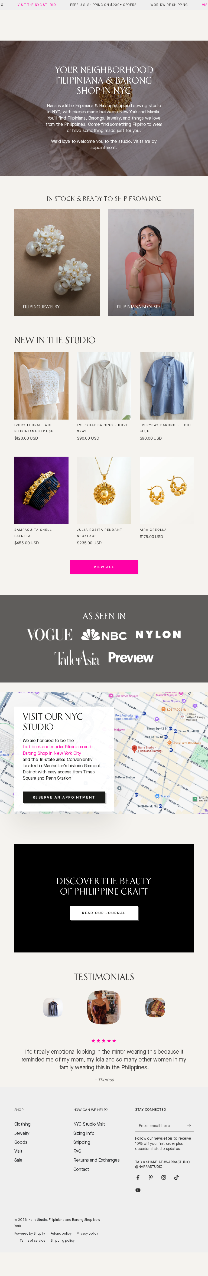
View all (104, 567)
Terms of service (33, 1256)
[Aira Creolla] (167, 490)
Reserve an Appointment (64, 797)
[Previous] (20, 1007)
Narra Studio (37, 1235)
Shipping (81, 1158)
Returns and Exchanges (96, 1176)
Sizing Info (84, 1149)
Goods (20, 1158)
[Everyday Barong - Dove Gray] (104, 386)
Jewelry (22, 1149)
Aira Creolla (153, 530)
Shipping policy (62, 1256)
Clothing (22, 1140)
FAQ (77, 1167)
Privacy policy (87, 1249)
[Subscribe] (190, 1141)
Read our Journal (104, 913)
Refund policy (61, 1249)
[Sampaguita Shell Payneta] (41, 490)
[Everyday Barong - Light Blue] (167, 386)
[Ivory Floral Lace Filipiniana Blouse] (41, 386)
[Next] (188, 1007)
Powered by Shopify (29, 1249)
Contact (81, 1185)
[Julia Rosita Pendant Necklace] (104, 490)
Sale (18, 1176)
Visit (18, 1167)
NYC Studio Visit (89, 1140)
